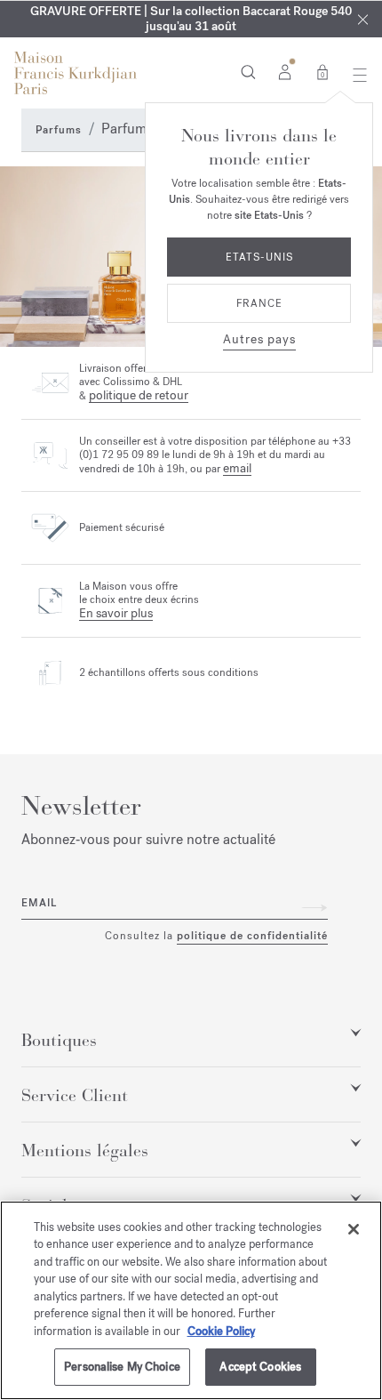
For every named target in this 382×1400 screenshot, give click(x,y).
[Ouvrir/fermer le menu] (355, 75)
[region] (191, 1300)
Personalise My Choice (122, 1366)
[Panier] (322, 71)
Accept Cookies (260, 1366)
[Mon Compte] (285, 71)
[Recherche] (248, 71)
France (259, 303)
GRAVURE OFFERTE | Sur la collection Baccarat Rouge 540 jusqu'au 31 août (191, 19)
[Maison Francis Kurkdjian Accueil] (75, 73)
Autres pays (259, 339)
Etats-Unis (259, 257)
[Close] (363, 19)
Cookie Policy (221, 1331)
